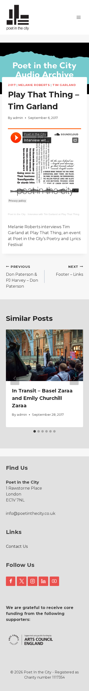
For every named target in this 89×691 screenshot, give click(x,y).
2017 (12, 85)
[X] (21, 581)
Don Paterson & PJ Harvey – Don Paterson (22, 277)
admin (18, 118)
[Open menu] (78, 17)
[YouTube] (54, 581)
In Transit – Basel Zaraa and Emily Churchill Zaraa (42, 398)
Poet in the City (16, 214)
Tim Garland (64, 85)
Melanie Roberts (34, 85)
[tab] (34, 431)
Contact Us (17, 546)
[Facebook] (10, 581)
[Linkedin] (43, 581)
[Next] (74, 378)
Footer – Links (69, 271)
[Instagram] (32, 581)
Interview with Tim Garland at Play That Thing (53, 214)
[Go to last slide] (14, 378)
